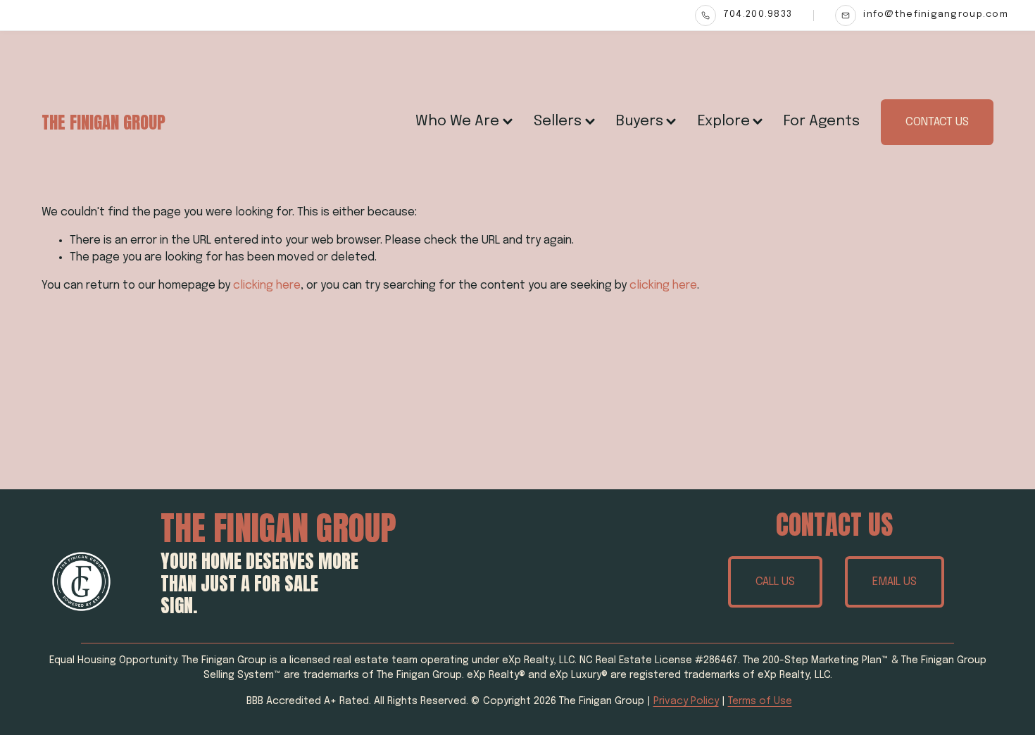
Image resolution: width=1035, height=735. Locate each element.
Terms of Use (760, 701)
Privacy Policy (686, 701)
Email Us (894, 582)
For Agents (822, 121)
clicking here (267, 285)
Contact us (937, 122)
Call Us (775, 582)
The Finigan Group (103, 122)
